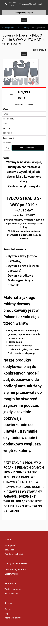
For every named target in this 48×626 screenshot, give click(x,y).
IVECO (18, 28)
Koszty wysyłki (11, 574)
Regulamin (9, 550)
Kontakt (7, 609)
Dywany (26, 28)
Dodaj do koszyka (27, 148)
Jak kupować (10, 545)
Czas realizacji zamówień (15, 569)
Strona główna (8, 28)
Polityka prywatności (13, 554)
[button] (34, 63)
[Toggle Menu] (24, 20)
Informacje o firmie (12, 618)
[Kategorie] (24, 54)
